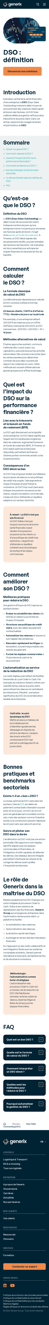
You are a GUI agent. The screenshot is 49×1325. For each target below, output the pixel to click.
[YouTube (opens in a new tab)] (12, 1285)
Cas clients (9, 1218)
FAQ (8, 185)
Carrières (8, 1193)
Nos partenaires (11, 1202)
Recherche (38, 4)
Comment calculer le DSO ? (19, 153)
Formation (8, 1255)
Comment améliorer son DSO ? (21, 165)
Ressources (9, 1234)
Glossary (16, 1124)
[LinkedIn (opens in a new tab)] (5, 1285)
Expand (24, 1039)
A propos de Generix (13, 1184)
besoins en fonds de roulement (22, 235)
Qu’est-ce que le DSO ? (17, 149)
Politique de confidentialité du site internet (22, 1298)
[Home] (4, 1124)
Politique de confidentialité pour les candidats (23, 1301)
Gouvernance (10, 1188)
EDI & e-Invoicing (11, 1163)
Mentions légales (11, 1303)
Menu (44, 4)
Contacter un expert (24, 1266)
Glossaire (8, 1239)
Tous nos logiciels (12, 1168)
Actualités (8, 1197)
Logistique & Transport (15, 1159)
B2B (22, 804)
